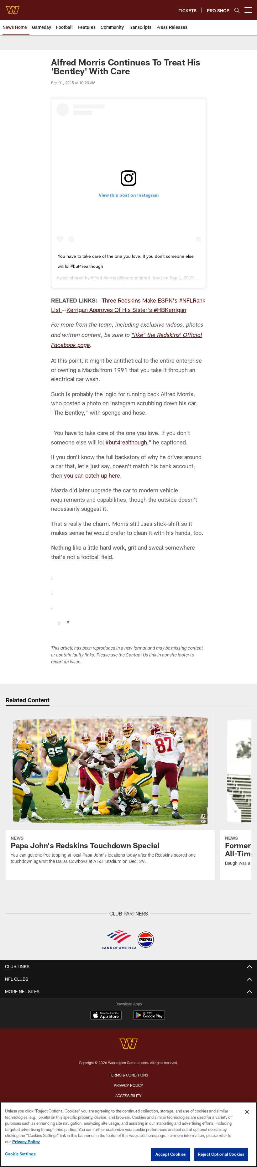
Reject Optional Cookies (221, 1154)
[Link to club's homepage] (12, 8)
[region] (128, 1134)
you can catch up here (91, 475)
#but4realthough (126, 442)
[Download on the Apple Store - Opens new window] (106, 1016)
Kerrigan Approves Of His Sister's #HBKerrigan (126, 309)
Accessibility (128, 1095)
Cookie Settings (20, 1153)
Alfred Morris (103, 277)
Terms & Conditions (128, 1075)
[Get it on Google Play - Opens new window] (149, 1018)
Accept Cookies (170, 1154)
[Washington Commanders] (128, 1044)
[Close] (247, 1112)
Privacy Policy (128, 1085)
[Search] (236, 10)
